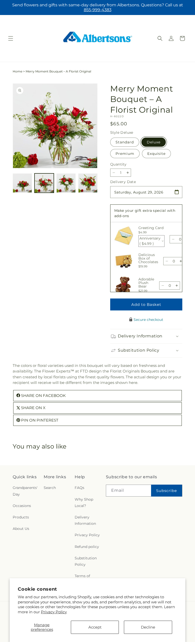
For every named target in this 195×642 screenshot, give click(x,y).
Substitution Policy (86, 561)
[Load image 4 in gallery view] (88, 183)
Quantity (118, 164)
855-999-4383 (97, 9)
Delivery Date (123, 182)
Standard (125, 142)
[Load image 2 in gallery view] (44, 183)
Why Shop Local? (84, 502)
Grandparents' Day (25, 490)
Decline (148, 627)
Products (21, 517)
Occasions (22, 505)
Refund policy (87, 546)
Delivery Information (85, 520)
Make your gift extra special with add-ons (144, 213)
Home (17, 71)
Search (50, 487)
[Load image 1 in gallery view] (22, 183)
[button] (10, 38)
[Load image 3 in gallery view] (66, 183)
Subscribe (166, 490)
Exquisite (156, 153)
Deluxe (153, 142)
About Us (21, 528)
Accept (95, 627)
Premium (125, 153)
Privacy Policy (54, 611)
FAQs (79, 487)
